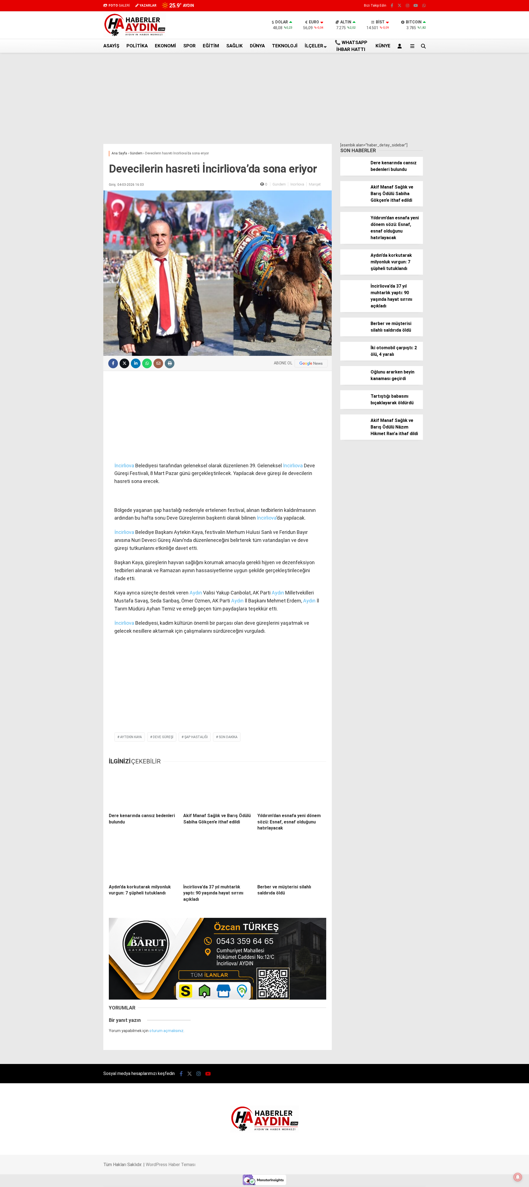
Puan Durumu (483, 212)
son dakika (228, 737)
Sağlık (234, 45)
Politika (137, 45)
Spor (189, 45)
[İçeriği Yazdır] (169, 363)
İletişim (472, 140)
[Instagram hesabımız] (407, 5)
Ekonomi (165, 45)
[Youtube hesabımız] (416, 5)
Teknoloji (285, 45)
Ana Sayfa (480, 30)
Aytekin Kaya (131, 737)
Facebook (495, 271)
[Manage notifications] (517, 1177)
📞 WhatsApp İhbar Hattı (351, 46)
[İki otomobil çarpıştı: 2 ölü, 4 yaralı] (353, 358)
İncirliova (297, 184)
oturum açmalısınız (166, 1030)
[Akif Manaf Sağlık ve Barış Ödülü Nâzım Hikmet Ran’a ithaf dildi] (353, 430)
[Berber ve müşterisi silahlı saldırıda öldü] (291, 860)
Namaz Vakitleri (486, 201)
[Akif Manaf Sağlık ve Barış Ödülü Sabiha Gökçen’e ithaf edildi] (217, 789)
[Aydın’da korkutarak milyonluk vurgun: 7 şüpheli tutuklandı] (143, 860)
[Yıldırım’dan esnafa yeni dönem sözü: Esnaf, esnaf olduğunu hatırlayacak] (291, 789)
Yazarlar (478, 65)
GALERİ (119, 5)
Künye (471, 146)
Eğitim (211, 45)
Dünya (257, 45)
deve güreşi (163, 737)
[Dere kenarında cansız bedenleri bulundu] (143, 789)
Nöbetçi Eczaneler (482, 152)
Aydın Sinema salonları (485, 123)
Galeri (476, 42)
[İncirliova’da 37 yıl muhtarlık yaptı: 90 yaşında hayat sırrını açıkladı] (217, 860)
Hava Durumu (477, 134)
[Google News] (311, 363)
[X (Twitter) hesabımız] (494, 287)
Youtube (497, 318)
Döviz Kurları (476, 129)
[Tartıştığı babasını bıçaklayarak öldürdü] (353, 406)
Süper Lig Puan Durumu (486, 157)
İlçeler (314, 45)
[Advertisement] (76, 141)
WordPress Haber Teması (170, 1164)
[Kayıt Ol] (401, 46)
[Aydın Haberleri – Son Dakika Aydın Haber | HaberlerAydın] (134, 36)
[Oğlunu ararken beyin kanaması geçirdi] (353, 382)
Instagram (496, 302)
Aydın (196, 593)
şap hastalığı (196, 737)
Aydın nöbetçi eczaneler (487, 117)
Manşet (315, 184)
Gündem (279, 184)
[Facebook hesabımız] (392, 5)
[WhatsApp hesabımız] (424, 5)
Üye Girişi (478, 88)
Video (475, 53)
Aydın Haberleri (479, 111)
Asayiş (111, 45)
